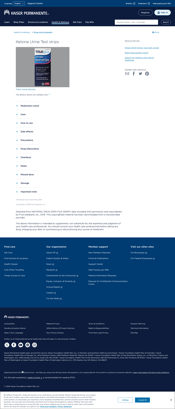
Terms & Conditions (96, 324)
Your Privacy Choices (55, 333)
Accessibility (9, 324)
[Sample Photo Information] (49, 94)
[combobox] (136, 22)
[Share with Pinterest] (147, 73)
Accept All (142, 400)
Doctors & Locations (38, 22)
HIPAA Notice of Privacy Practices (60, 328)
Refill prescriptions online (136, 53)
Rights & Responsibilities (98, 328)
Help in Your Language (13, 333)
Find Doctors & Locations (16, 258)
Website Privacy (53, 324)
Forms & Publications (98, 258)
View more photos (26, 89)
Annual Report (53, 287)
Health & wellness (22, 32)
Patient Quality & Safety (57, 258)
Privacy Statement (65, 406)
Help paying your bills (162, 3)
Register (145, 12)
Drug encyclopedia (43, 32)
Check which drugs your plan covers (142, 48)
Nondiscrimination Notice (14, 328)
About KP (51, 253)
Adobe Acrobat (33, 378)
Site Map (134, 333)
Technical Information (140, 328)
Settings (125, 400)
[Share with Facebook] (133, 73)
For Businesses (138, 253)
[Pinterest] (27, 345)
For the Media (52, 298)
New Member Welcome (99, 253)
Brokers (129, 3)
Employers (142, 3)
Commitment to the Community (61, 275)
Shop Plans (18, 22)
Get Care (77, 22)
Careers (49, 293)
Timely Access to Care (14, 275)
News (49, 264)
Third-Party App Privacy (98, 333)
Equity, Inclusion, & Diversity (59, 281)
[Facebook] (13, 345)
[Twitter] (6, 345)
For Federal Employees (141, 258)
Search (166, 22)
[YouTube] (20, 345)
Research (50, 270)
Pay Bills (89, 22)
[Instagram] (34, 345)
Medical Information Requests (102, 275)
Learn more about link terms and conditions (151, 372)
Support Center (35, 3)
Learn (7, 22)
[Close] (171, 400)
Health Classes (11, 264)
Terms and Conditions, (48, 406)
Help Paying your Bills (98, 270)
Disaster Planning (138, 324)
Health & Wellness (60, 22)
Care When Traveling (14, 270)
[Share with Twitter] (140, 73)
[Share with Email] (127, 73)
